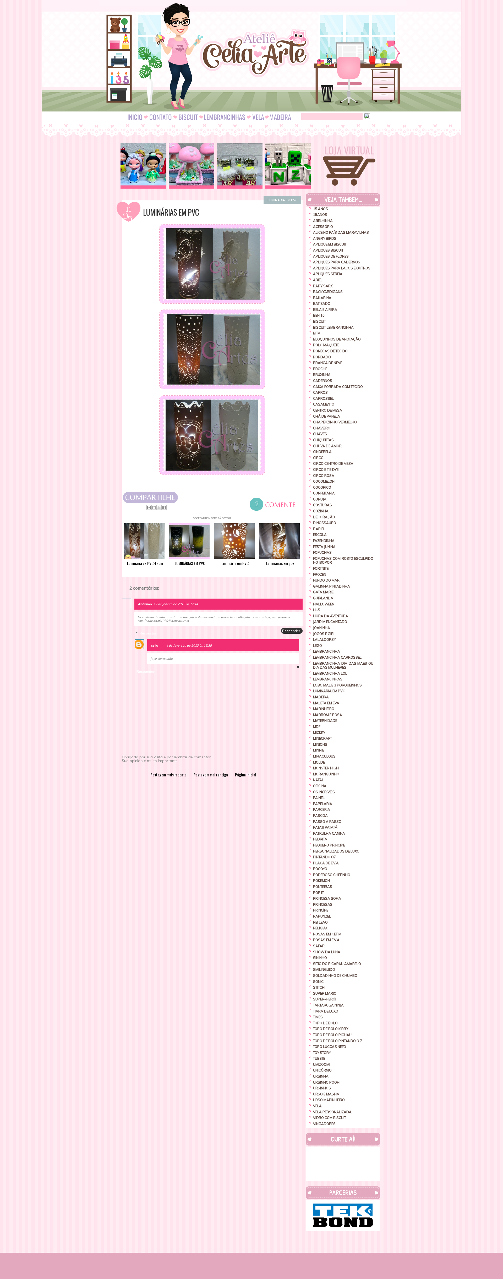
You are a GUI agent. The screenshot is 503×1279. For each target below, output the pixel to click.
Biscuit (319, 321)
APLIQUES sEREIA (327, 274)
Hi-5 (316, 610)
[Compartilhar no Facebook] (164, 507)
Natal (318, 780)
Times (318, 1017)
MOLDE (319, 762)
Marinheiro (323, 709)
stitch (319, 987)
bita (316, 333)
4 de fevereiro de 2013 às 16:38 (189, 645)
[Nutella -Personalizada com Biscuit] (240, 166)
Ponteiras (322, 886)
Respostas (148, 633)
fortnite (321, 568)
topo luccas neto (329, 1046)
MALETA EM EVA (326, 703)
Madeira (321, 697)
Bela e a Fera (325, 309)
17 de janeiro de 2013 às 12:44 (176, 604)
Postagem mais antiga (211, 774)
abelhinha (323, 221)
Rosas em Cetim (327, 934)
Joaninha (321, 628)
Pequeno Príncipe (329, 845)
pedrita (320, 839)
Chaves (320, 434)
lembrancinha (326, 651)
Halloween (323, 604)
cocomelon (324, 481)
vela (317, 1106)
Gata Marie (323, 592)
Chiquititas (323, 440)
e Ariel (319, 529)
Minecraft (322, 738)
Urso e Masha (326, 1094)
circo (318, 458)
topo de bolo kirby (330, 1029)
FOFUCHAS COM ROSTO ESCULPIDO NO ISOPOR (343, 560)
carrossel (323, 398)
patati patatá (325, 827)
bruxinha (322, 374)
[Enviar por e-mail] (149, 507)
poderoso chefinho (331, 875)
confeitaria (324, 493)
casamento (323, 404)
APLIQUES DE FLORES (331, 256)
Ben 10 (319, 315)
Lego (317, 645)
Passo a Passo (327, 821)
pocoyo (320, 869)
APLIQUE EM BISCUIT (330, 244)
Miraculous (324, 756)
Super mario (324, 993)
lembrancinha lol (330, 673)
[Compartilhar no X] (159, 507)
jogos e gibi (323, 634)
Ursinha (321, 1076)
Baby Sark (323, 286)
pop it (318, 893)
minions (320, 744)
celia (154, 645)
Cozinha (321, 511)
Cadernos (322, 381)
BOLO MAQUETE (326, 345)
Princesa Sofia (327, 898)
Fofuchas (322, 552)
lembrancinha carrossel (337, 657)
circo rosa (323, 475)
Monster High (326, 768)
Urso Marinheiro (329, 1100)
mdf (316, 726)
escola (320, 534)
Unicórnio (322, 1070)
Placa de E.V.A (326, 863)
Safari (319, 946)
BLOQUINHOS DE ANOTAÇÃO (337, 339)
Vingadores (324, 1124)
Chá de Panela (326, 416)
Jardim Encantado (330, 622)
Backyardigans (328, 292)
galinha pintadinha (331, 586)
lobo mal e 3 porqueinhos (337, 685)
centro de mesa (327, 410)
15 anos (320, 209)
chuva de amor (327, 446)
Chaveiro (321, 428)
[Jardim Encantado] (191, 166)
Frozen (319, 574)
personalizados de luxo (336, 851)
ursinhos (322, 1088)
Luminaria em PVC (282, 200)
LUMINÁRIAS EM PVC (171, 212)
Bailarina (322, 298)
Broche (320, 369)
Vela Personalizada (332, 1112)
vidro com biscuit (329, 1118)
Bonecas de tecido (330, 351)
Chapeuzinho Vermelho (335, 422)
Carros (320, 392)
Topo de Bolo (325, 1023)
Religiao (321, 928)
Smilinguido (324, 969)
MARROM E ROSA (327, 715)
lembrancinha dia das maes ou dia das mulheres (343, 665)
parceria (321, 809)
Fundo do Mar (326, 580)
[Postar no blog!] (154, 507)
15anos (320, 214)
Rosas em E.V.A (326, 940)
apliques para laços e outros (341, 268)
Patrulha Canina (329, 833)
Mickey (319, 733)
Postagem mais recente (168, 774)
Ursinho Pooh (326, 1082)
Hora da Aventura (330, 616)
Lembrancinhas (327, 679)
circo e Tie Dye (325, 469)
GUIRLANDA (323, 598)
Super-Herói (324, 999)
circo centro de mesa (333, 463)
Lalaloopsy (324, 639)
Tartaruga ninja (328, 1005)
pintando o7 (324, 857)
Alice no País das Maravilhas (341, 232)
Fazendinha (324, 541)
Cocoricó (322, 487)
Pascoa (320, 815)
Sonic (318, 981)
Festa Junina (324, 547)
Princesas (322, 904)
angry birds (324, 238)
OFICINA (319, 786)
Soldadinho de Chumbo (335, 975)
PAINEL (319, 798)
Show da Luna (326, 952)
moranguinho (326, 774)
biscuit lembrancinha (333, 327)
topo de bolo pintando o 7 (337, 1041)
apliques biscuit (328, 250)
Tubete (319, 1058)
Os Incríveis (324, 792)
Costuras (322, 505)
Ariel (317, 280)
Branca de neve (327, 363)
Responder (291, 631)
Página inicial (245, 774)
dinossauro (324, 523)
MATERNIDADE (325, 720)
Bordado (322, 357)
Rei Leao (320, 922)
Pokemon (321, 880)
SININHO (320, 958)
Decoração (324, 517)
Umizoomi (321, 1064)
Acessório (323, 227)
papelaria (322, 804)
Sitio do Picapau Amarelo (337, 964)
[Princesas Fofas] (143, 166)
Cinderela (322, 452)
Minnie (318, 750)
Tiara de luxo (325, 1011)
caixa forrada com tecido (338, 387)
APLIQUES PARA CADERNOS (336, 262)
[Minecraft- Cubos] (288, 166)
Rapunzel (322, 916)
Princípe (320, 910)
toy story (322, 1053)
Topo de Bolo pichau (332, 1035)
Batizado (321, 303)
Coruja (319, 499)
